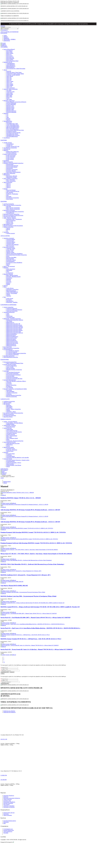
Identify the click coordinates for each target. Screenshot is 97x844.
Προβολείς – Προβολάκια (12, 193)
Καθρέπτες (5, 150)
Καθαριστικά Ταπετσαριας (12, 343)
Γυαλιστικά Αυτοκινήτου (11, 311)
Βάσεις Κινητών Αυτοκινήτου (13, 207)
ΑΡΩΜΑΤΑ (6, 38)
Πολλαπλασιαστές (10, 261)
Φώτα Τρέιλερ (9, 199)
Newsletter (5, 832)
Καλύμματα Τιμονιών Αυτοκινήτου (11, 214)
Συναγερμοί (6, 371)
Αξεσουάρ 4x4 (6, 149)
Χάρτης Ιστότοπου (7, 815)
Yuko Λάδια (9, 99)
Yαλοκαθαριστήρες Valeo (12, 123)
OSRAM (5, 36)
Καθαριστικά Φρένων (11, 344)
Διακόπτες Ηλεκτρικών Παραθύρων (14, 253)
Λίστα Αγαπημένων (7, 831)
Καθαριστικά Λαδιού (11, 339)
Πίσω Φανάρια (9, 192)
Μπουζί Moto (9, 51)
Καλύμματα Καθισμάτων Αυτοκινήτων (15, 211)
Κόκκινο (8, 118)
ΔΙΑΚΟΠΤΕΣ (6, 40)
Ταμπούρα (8, 295)
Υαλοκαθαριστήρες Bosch (12, 134)
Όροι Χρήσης (6, 804)
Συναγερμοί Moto (10, 376)
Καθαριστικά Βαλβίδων (11, 334)
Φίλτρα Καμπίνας (10, 58)
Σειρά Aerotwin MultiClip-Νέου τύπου (15, 130)
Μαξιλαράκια (9, 406)
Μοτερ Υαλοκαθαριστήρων (12, 128)
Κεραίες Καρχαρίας (10, 156)
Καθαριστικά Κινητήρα (11, 337)
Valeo (7, 117)
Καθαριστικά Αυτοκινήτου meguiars (14, 330)
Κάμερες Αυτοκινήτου (11, 385)
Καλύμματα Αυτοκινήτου (9, 210)
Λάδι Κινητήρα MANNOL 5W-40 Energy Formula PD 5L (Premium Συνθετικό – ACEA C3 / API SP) (30, 510)
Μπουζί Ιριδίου (9, 53)
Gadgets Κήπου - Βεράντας (9, 425)
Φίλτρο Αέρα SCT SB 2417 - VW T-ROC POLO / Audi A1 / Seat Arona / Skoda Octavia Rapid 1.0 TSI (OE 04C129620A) (36, 553)
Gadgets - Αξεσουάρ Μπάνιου (10, 421)
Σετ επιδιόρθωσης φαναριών (12, 350)
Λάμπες (5, 69)
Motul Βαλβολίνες (10, 67)
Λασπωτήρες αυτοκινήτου (9, 173)
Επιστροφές (6, 814)
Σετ (7, 230)
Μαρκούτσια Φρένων (11, 290)
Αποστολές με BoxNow (8, 805)
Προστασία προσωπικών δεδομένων (11, 798)
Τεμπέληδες (6, 232)
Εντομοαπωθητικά (10, 461)
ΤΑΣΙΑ (5, 35)
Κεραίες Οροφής (10, 158)
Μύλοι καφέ (9, 437)
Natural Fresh (9, 316)
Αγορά (2, 477)
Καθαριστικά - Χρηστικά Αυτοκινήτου (12, 318)
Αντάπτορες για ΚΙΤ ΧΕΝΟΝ (13, 75)
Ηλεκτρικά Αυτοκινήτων (9, 247)
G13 (7, 116)
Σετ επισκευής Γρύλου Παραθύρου (14, 262)
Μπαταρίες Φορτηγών (11, 110)
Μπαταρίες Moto (10, 109)
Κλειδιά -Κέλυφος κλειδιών (9, 364)
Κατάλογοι (5, 796)
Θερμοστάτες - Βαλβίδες (12, 302)
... (3, 661)
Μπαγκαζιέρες (6, 174)
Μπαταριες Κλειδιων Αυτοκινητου (14, 369)
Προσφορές (6, 822)
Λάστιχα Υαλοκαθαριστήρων (12, 126)
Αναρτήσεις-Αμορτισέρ (8, 238)
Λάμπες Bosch (9, 76)
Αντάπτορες (9, 394)
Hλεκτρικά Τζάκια (10, 453)
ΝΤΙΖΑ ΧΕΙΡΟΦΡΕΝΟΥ (12, 292)
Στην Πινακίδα (9, 387)
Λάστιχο (8, 228)
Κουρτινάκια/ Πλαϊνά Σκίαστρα (13, 172)
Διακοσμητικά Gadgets (8, 447)
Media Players (9, 444)
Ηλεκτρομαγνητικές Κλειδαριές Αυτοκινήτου (16, 254)
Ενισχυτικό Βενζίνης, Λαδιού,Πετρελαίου (15, 68)
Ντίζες (7, 271)
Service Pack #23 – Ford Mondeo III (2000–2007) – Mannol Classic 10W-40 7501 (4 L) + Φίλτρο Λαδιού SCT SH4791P (35, 617)
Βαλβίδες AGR (9, 251)
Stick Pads (8, 206)
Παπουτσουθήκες (10, 464)
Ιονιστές (8, 446)
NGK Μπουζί (9, 50)
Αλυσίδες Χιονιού (7, 142)
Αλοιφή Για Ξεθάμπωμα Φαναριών (14, 309)
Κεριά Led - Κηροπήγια (11, 449)
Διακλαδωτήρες (9, 301)
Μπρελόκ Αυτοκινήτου (8, 414)
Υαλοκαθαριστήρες (7, 121)
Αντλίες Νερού (9, 298)
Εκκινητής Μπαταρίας (11, 103)
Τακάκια (8, 294)
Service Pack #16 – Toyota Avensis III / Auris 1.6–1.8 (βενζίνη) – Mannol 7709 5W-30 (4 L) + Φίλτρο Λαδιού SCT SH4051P (37, 649)
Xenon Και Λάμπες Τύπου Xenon (14, 72)
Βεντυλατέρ (9, 299)
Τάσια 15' (8, 186)
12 (4, 662)
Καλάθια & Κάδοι (10, 424)
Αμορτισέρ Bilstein (10, 239)
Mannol (5, 482)
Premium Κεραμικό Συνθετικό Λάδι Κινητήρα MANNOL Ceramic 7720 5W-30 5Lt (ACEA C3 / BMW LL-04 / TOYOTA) (36, 543)
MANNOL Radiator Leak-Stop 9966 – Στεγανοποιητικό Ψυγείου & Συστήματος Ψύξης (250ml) (28, 596)
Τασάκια (8, 410)
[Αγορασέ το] (3, 495)
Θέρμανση (5, 452)
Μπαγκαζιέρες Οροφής (11, 177)
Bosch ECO (9, 122)
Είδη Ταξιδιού (6, 404)
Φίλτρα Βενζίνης (10, 57)
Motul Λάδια (9, 96)
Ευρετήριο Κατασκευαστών (9, 820)
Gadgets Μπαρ (9, 429)
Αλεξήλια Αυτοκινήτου (8, 203)
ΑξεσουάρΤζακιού (10, 456)
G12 (7, 114)
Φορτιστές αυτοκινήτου (11, 396)
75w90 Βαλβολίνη (10, 63)
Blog (4, 823)
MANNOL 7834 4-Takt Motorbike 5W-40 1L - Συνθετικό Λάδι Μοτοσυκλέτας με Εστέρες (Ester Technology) (32, 564)
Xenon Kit (8, 71)
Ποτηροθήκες (9, 407)
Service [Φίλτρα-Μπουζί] (9, 49)
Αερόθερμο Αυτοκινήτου (9, 401)
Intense (7, 314)
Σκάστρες (5, 285)
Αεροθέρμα (9, 455)
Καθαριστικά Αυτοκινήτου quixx (13, 331)
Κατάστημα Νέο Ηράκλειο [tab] (9, 712)
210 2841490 (4, 779)
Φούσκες (8, 283)
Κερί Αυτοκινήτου (7, 346)
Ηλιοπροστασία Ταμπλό (11, 167)
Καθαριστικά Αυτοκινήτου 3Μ (13, 323)
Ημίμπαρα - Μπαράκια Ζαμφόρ (13, 276)
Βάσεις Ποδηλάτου (10, 179)
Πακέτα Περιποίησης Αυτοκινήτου (11, 348)
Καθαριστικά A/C (10, 322)
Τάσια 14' (8, 185)
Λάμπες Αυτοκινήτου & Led (12, 191)
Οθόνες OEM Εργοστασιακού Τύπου (14, 363)
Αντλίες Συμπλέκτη (10, 269)
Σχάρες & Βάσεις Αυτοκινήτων (10, 178)
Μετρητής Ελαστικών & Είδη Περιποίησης (13, 225)
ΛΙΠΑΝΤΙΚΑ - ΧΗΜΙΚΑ (9, 39)
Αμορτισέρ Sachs (10, 243)
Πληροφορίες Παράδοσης (9, 802)
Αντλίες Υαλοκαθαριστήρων (12, 125)
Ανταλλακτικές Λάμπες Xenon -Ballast (15, 73)
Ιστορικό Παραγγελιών (8, 830)
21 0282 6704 (4, 775)
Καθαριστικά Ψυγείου (11, 345)
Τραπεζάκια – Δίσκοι (11, 411)
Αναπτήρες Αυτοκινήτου (11, 392)
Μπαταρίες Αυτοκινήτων (9, 100)
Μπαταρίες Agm (10, 105)
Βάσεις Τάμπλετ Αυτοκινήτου (13, 209)
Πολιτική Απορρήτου (8, 803)
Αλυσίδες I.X (9, 145)
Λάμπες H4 (9, 78)
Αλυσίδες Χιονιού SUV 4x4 (12, 146)
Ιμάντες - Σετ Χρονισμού (9, 266)
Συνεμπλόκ (8, 281)
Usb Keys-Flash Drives (11, 365)
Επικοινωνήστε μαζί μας (8, 812)
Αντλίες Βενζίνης (10, 249)
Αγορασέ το (8, 503)
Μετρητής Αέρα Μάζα (11, 257)
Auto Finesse (9, 321)
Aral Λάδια (8, 90)
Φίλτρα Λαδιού (9, 59)
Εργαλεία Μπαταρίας (11, 104)
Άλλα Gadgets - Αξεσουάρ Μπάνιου (14, 422)
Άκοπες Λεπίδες (10, 367)
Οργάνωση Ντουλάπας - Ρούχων (13, 462)
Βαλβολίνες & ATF (7, 62)
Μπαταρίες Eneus (10, 108)
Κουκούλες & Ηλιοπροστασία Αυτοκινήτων (13, 163)
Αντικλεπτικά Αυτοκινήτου (12, 373)
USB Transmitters (10, 391)
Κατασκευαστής (7, 481)
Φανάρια (5, 188)
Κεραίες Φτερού (10, 159)
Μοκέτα (8, 229)
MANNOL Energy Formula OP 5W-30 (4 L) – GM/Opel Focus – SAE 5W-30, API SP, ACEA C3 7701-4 (31, 639)
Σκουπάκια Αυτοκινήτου (8, 355)
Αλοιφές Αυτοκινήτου (8, 307)
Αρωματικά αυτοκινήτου (9, 312)
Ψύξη (4, 297)
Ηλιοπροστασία (9, 164)
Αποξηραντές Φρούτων (11, 433)
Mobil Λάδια (9, 95)
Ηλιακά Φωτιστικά (10, 426)
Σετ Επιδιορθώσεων (8, 349)
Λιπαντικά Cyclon (10, 91)
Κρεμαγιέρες (9, 278)
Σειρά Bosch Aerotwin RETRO (13, 132)
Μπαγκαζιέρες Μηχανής (11, 176)
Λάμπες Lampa (9, 81)
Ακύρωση (12, 672)
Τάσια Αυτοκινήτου (7, 182)
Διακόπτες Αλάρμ (10, 252)
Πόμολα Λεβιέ (9, 221)
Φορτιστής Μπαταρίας (11, 112)
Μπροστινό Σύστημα (8, 274)
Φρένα (4, 286)
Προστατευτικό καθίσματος (9, 216)
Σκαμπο (8, 466)
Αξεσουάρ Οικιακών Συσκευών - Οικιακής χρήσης (17, 460)
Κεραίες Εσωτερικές (11, 155)
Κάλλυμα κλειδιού (10, 368)
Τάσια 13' (8, 183)
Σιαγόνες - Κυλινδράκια (11, 293)
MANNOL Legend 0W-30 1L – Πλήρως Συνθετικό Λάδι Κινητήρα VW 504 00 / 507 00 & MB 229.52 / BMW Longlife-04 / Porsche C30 (40, 607)
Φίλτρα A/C (9, 54)
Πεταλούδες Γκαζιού (11, 260)
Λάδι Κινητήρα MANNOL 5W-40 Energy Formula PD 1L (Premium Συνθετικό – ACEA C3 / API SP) (30, 521)
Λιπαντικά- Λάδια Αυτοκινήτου (10, 89)
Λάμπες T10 (9, 86)
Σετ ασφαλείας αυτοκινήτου (9, 415)
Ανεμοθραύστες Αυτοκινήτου (10, 147)
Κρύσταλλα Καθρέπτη (11, 152)
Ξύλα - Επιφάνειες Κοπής (12, 438)
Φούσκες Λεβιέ (9, 223)
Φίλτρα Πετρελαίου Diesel (12, 60)
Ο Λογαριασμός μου (8, 829)
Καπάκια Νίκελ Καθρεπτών (12, 151)
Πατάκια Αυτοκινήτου (8, 227)
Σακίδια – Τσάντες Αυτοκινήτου (13, 409)
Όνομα (3, 667)
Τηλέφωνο (3, 670)
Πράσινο (8, 119)
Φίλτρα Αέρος (9, 55)
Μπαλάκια (8, 279)
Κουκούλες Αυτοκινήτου (12, 169)
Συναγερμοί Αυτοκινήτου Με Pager (14, 378)
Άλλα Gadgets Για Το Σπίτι (9, 442)
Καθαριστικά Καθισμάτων (12, 336)
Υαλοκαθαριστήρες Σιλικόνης (13, 135)
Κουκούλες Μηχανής (11, 170)
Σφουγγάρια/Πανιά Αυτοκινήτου (10, 357)
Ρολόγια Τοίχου (9, 451)
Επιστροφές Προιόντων (8, 795)
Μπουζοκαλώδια (10, 258)
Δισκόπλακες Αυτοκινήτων (12, 289)
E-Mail (3, 669)
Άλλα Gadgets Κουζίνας (11, 430)
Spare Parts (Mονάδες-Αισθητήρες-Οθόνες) (16, 381)
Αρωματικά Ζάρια (10, 317)
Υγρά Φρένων (6, 137)
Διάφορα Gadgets (7, 402)
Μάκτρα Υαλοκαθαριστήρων (12, 127)
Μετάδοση (5, 267)
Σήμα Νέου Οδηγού (7, 416)
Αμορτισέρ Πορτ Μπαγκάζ (12, 244)
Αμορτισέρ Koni (10, 240)
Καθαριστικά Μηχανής (11, 340)
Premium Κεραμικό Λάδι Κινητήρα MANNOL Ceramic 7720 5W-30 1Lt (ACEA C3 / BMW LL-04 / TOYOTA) (33, 532)
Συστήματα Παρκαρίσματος (9, 379)
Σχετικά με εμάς (7, 800)
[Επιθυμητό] (3, 503)
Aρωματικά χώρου (10, 448)
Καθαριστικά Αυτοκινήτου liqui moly (14, 327)
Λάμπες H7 (9, 80)
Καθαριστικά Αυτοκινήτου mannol (14, 328)
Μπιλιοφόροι (9, 270)
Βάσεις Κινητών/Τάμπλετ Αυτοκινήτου (12, 205)
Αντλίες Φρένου (10, 288)
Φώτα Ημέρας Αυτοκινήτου (12, 197)
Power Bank (9, 390)
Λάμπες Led (9, 82)
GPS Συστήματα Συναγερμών (13, 372)
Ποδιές (7, 439)
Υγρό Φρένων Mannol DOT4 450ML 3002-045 (14, 585)
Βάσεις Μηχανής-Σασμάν (12, 275)
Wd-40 (7, 98)
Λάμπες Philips (9, 85)
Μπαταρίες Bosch (10, 107)
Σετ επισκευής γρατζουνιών (12, 354)
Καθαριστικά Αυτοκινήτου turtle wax (14, 332)
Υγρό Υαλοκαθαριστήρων (12, 136)
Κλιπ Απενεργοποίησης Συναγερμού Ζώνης (13, 215)
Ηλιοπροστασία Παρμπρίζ (12, 165)
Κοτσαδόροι (6, 160)
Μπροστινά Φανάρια (11, 190)
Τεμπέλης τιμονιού (10, 233)
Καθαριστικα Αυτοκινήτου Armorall (14, 326)
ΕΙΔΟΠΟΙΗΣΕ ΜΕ (5, 672)
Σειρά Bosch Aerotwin (11, 131)
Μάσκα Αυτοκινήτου (8, 161)
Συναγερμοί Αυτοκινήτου (12, 377)
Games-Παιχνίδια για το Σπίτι (13, 443)
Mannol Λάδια (9, 94)
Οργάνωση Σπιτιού (7, 458)
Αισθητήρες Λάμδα (10, 248)
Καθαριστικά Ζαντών (11, 335)
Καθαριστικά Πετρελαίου (12, 341)
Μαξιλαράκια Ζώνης (8, 224)
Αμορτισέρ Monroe (10, 242)
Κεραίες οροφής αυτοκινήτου (10, 154)
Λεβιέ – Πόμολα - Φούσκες (9, 218)
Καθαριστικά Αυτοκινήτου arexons (14, 325)
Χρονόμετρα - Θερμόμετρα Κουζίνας (14, 440)
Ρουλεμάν (8, 280)
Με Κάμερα (9, 386)
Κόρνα (7, 256)
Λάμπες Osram (9, 84)
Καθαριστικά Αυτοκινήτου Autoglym (14, 320)
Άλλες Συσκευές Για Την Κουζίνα (14, 431)
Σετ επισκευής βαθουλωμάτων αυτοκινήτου (16, 353)
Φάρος (7, 265)
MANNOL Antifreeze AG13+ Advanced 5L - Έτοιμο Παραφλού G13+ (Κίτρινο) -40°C (26, 575)
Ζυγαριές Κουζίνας (10, 434)
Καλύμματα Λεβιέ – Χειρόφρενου (14, 219)
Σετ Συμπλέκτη (9, 272)
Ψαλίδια (8, 284)
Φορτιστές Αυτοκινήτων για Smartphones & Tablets (15, 388)
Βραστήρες (8, 405)
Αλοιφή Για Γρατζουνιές (11, 308)
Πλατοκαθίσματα (10, 212)
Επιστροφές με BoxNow (9, 807)
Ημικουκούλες (9, 168)
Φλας (7, 195)
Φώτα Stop (8, 196)
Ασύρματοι (8, 382)
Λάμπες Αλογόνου (10, 87)
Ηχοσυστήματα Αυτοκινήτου (9, 362)
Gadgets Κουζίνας (7, 428)
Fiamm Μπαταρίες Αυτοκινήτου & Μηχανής (16, 101)
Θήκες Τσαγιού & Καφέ (11, 435)
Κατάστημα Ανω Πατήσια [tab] (9, 711)
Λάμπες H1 (9, 77)
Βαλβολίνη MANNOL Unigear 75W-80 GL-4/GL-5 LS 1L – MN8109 (21, 498)
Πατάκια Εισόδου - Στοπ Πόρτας (13, 465)
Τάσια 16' (8, 187)
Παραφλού (5, 113)
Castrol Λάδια (9, 93)
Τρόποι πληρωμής (7, 799)
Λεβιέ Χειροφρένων (10, 220)
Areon (7, 313)
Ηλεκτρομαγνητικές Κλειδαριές (13, 374)
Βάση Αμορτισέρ (10, 245)
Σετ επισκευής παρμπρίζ (11, 352)
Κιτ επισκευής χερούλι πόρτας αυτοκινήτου (13, 413)
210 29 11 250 (4, 739)
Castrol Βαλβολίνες (10, 64)
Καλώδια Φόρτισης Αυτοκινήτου (13, 395)
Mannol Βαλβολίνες (10, 66)
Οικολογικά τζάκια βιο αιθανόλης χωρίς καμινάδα (17, 457)
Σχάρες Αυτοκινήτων (11, 181)
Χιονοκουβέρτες (10, 143)
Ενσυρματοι (9, 383)
